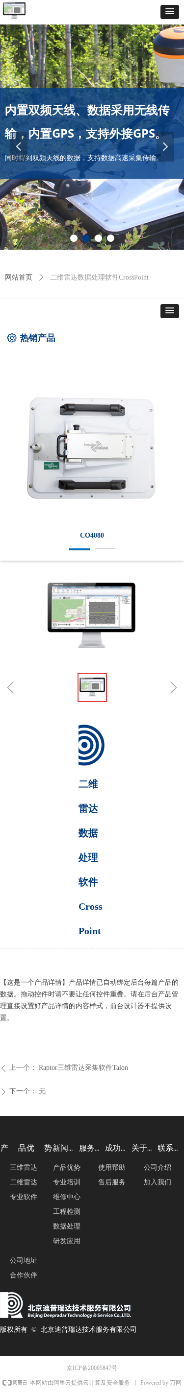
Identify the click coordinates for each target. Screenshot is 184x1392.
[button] (169, 12)
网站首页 (18, 277)
